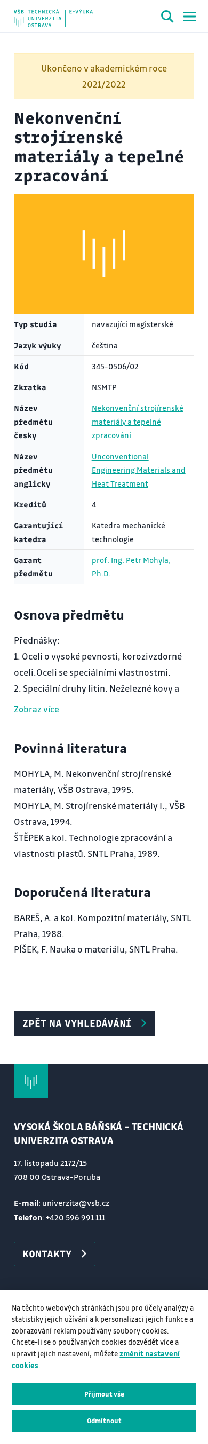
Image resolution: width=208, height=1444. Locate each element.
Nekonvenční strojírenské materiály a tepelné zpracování (137, 421)
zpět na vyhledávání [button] (76, 1023)
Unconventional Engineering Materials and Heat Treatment (139, 470)
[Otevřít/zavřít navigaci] (189, 16)
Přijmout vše (104, 1394)
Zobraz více (36, 709)
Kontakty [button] (46, 1253)
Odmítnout (104, 1420)
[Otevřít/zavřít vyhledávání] (167, 18)
